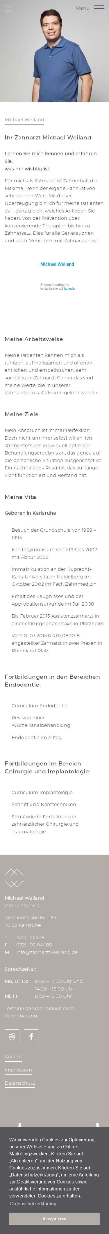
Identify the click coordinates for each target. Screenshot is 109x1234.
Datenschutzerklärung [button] (33, 1203)
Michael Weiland (57, 264)
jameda (69, 288)
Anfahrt (13, 1057)
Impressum (18, 1070)
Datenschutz (20, 1083)
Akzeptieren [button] (54, 1218)
